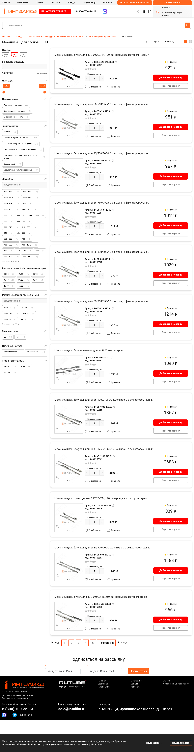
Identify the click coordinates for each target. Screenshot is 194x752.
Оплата (166, 681)
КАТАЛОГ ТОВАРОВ (56, 11)
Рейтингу (169, 42)
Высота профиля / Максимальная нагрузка (24, 268)
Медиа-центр (105, 687)
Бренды (134, 684)
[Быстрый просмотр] (58, 83)
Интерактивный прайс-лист (135, 2)
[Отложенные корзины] (149, 11)
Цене (156, 42)
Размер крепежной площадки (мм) (20, 295)
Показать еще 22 (9, 324)
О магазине (136, 681)
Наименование (10, 99)
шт (94, 74)
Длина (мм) (8, 179)
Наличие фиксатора (12, 346)
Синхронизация (10, 331)
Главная (102, 681)
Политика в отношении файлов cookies (18, 695)
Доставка (103, 684)
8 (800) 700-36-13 (85, 11)
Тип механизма (10, 126)
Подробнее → (154, 742)
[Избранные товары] (138, 11)
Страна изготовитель (13, 360)
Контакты (135, 687)
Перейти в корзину (171, 86)
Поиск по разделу (13, 61)
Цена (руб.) (7, 80)
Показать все (106, 642)
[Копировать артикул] (116, 62)
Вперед (122, 642)
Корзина (166, 7)
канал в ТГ (26, 714)
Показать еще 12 (9, 261)
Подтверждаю (180, 742)
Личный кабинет (172, 2)
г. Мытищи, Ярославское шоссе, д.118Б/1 (135, 709)
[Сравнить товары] (144, 11)
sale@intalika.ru (71, 709)
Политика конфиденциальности (15, 698)
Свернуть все (41, 73)
